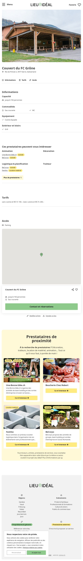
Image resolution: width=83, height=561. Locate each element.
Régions (22, 498)
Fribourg (21, 507)
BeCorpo (5, 158)
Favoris (72, 4)
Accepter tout (36, 553)
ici (62, 458)
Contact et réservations (41, 306)
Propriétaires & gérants (21, 524)
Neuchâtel (22, 512)
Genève (22, 502)
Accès (34, 80)
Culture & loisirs (61, 507)
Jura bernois (21, 514)
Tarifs (24, 80)
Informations (10, 80)
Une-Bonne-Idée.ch (9, 155)
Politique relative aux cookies (32, 547)
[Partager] (73, 289)
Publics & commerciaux (61, 509)
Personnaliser (16, 553)
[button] (7, 4)
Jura (21, 516)
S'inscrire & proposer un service (61, 529)
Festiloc (5, 170)
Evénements (61, 498)
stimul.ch (62, 555)
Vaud (22, 504)
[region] (26, 544)
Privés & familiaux (61, 502)
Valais (22, 509)
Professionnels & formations (61, 504)
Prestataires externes (61, 524)
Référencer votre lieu (22, 529)
